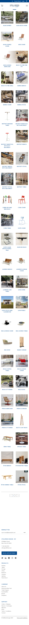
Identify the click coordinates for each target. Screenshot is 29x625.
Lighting (3, 576)
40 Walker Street (6, 541)
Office (3, 570)
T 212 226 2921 (5, 546)
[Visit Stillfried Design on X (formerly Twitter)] (2, 558)
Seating (3, 565)
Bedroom (4, 572)
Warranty (4, 607)
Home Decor (5, 577)
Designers (4, 595)
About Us (4, 586)
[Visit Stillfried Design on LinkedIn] (5, 558)
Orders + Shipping (6, 604)
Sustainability (5, 591)
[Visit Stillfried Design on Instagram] (12, 558)
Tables (3, 567)
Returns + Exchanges (7, 606)
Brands (3, 593)
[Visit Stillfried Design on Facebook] (9, 558)
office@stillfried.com (6, 548)
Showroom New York (7, 588)
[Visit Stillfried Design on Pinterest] (15, 558)
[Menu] (27, 6)
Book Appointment (9, 553)
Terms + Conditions (6, 611)
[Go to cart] (27, 1)
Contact (4, 612)
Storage (3, 569)
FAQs (3, 609)
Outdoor (4, 574)
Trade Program (5, 590)
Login (23, 1)
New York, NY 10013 (6, 543)
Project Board (17, 1)
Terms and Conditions (22, 618)
